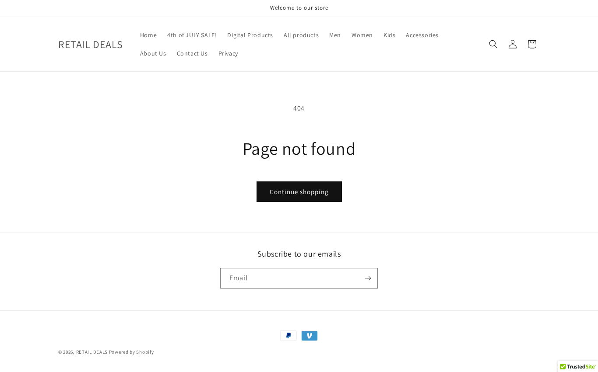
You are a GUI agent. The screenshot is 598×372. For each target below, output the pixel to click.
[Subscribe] (367, 278)
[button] (493, 44)
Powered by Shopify (131, 352)
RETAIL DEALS (92, 352)
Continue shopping (299, 192)
